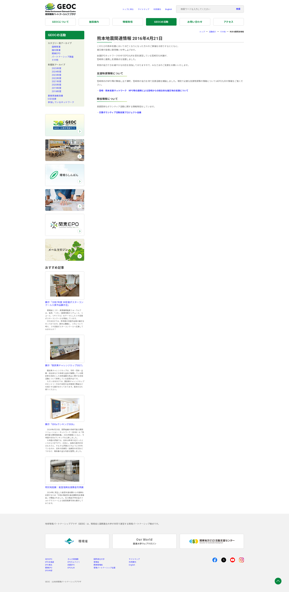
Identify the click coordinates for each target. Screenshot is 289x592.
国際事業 (56, 47)
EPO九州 (71, 568)
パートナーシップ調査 (63, 57)
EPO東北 (48, 565)
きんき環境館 (73, 559)
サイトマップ (143, 9)
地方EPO (48, 559)
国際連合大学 (99, 559)
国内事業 (56, 50)
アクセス (228, 21)
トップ (202, 32)
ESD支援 (52, 99)
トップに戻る (128, 9)
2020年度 (56, 85)
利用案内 (157, 9)
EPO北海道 (49, 562)
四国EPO (71, 565)
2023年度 (56, 75)
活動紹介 (212, 32)
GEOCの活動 (161, 21)
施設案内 (94, 21)
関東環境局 (98, 565)
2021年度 (56, 81)
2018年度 (56, 91)
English (168, 9)
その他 (55, 60)
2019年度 (56, 88)
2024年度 (56, 71)
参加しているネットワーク (61, 102)
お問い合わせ (194, 21)
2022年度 (56, 78)
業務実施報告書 (55, 96)
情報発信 (128, 21)
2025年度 (56, 68)
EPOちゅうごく (74, 562)
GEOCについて (60, 21)
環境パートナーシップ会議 (104, 568)
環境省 (96, 562)
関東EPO (56, 53)
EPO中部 (48, 571)
